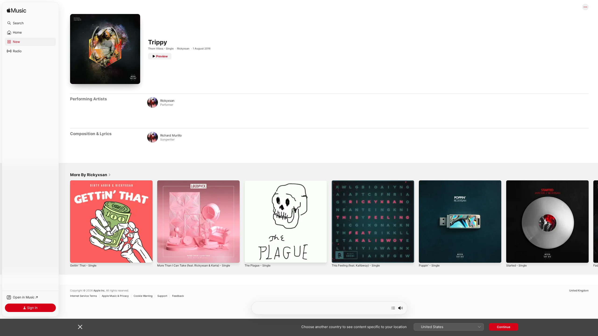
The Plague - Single (259, 182)
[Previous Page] (65, 222)
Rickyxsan (183, 48)
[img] (16, 10)
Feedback (178, 296)
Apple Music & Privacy (115, 296)
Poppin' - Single (430, 182)
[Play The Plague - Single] (250, 256)
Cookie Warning (143, 296)
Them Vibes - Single (161, 48)
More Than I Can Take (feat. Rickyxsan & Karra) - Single (197, 182)
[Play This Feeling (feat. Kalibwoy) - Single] (337, 256)
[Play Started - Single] (512, 256)
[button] (30, 23)
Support (162, 296)
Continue (503, 327)
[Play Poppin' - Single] (424, 256)
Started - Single (517, 182)
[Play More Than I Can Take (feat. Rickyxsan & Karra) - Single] (163, 256)
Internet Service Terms (83, 296)
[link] (90, 174)
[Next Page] (593, 222)
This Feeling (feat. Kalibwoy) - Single (358, 182)
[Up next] (393, 308)
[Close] (80, 327)
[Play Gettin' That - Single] (75, 256)
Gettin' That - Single (85, 182)
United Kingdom (579, 290)
